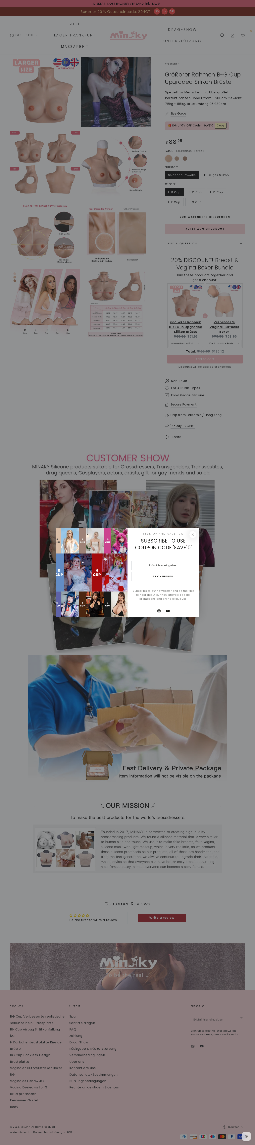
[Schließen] (192, 534)
